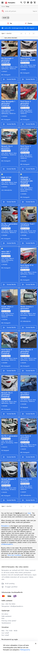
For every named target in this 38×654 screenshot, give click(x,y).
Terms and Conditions (14, 555)
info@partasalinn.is (7, 544)
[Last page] (34, 33)
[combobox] (35, 11)
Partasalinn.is (5, 526)
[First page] (21, 33)
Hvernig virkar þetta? (9, 621)
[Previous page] (25, 33)
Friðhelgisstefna (25, 650)
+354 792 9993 (10, 604)
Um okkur (5, 614)
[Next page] (29, 33)
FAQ (3, 618)
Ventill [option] (4, 18)
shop (29, 513)
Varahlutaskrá (6, 623)
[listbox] (19, 18)
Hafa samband (6, 616)
